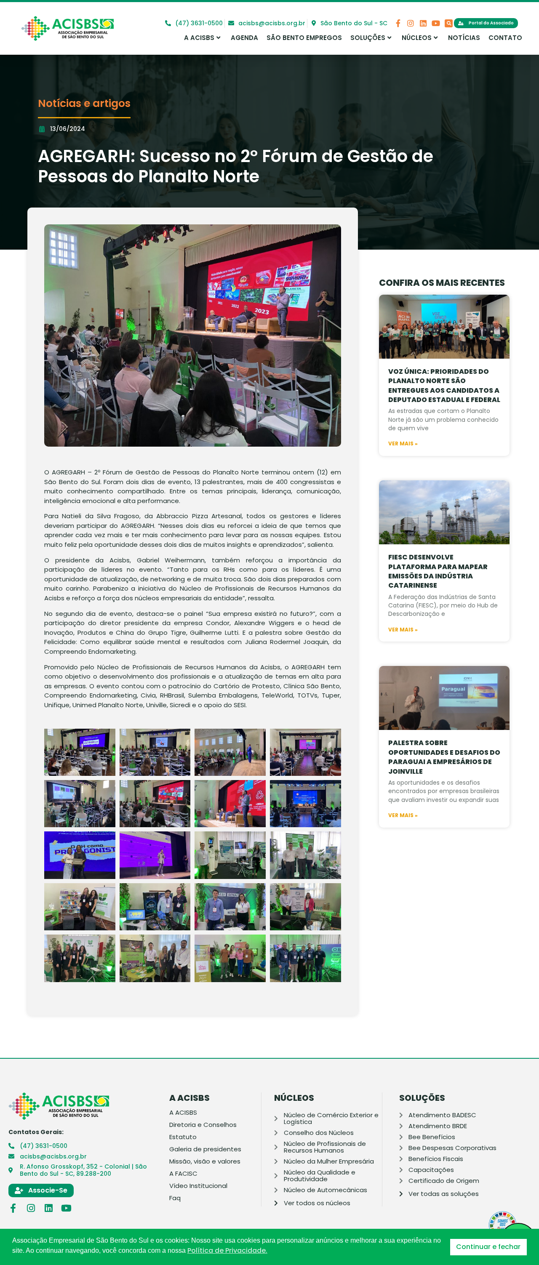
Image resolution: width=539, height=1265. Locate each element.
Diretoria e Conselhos (203, 1125)
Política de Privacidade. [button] (227, 1250)
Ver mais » (403, 443)
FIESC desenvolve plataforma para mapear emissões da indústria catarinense (438, 571)
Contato (505, 37)
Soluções (367, 37)
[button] (449, 23)
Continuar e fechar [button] (488, 1247)
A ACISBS (199, 37)
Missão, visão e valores (204, 1161)
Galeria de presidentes (205, 1149)
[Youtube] (436, 23)
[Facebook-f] (398, 23)
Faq (175, 1198)
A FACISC (183, 1174)
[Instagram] (410, 23)
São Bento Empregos (304, 37)
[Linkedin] (423, 23)
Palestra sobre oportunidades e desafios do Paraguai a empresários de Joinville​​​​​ (444, 757)
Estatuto (183, 1137)
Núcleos (417, 37)
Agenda (244, 37)
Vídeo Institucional (198, 1186)
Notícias (464, 37)
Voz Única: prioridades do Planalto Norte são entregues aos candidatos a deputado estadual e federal (444, 386)
